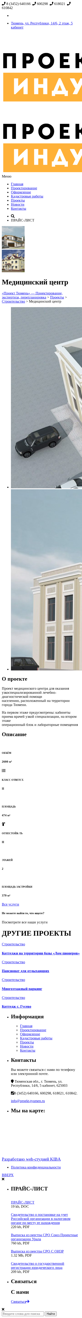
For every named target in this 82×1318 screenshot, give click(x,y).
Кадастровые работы (27, 196)
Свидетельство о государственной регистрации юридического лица (37, 1266)
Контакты (18, 208)
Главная (17, 184)
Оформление (21, 192)
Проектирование (24, 188)
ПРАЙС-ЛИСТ (22, 1202)
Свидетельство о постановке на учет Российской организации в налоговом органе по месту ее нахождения (40, 1219)
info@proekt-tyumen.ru (28, 1101)
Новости (17, 204)
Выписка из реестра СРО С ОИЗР (37, 1251)
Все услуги (10, 904)
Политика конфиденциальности (36, 1167)
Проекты (18, 200)
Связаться (18, 1302)
